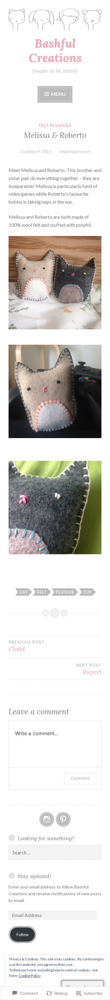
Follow (22, 934)
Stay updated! (34, 876)
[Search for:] (55, 852)
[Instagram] (46, 819)
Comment (80, 778)
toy (87, 592)
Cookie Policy (30, 975)
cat (23, 592)
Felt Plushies (55, 125)
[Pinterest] (63, 819)
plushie (65, 592)
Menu (58, 94)
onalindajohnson (74, 151)
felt (42, 592)
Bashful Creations (55, 50)
